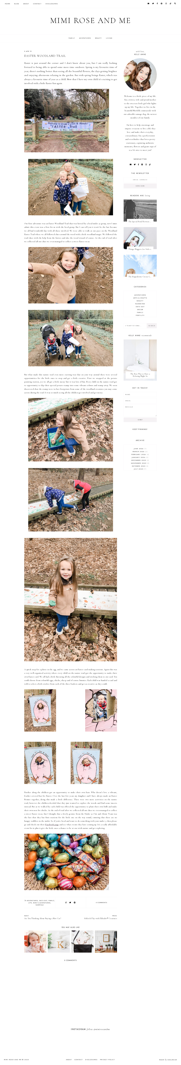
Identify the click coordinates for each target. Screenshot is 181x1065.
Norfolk (40, 905)
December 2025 (139, 460)
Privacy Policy (107, 1060)
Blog (16, 4)
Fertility (140, 315)
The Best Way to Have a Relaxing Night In (140, 375)
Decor (140, 309)
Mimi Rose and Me (90, 20)
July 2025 (140, 469)
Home (7, 4)
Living (109, 38)
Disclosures (52, 4)
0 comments (101, 902)
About (26, 4)
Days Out (43, 900)
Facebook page (52, 824)
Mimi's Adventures (41, 903)
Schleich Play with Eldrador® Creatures (100, 917)
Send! (140, 420)
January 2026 (140, 457)
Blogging (140, 304)
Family (72, 38)
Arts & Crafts (140, 298)
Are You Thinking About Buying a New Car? (42, 917)
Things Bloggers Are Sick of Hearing (140, 249)
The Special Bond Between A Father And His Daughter (140, 221)
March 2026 (140, 451)
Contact (37, 4)
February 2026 (139, 454)
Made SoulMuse (168, 1060)
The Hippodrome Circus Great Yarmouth (140, 277)
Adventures (85, 38)
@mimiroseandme (102, 1029)
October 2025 (140, 466)
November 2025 (140, 463)
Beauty (98, 38)
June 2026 (140, 449)
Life (30, 903)
